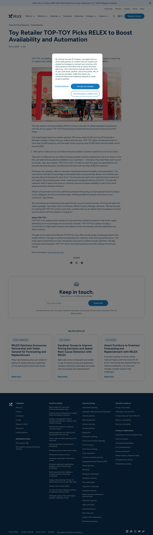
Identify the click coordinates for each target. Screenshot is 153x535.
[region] (77, 76)
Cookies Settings (62, 86)
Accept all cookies (85, 86)
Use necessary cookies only (85, 93)
